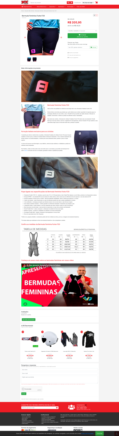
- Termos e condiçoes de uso (27, 422)
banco (26, 150)
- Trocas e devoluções (26, 416)
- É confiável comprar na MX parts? (48, 416)
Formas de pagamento (73, 57)
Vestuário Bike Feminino (29, 10)
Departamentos (28, 6)
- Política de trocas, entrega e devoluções (49, 422)
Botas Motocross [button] (41, 6)
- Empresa (43, 418)
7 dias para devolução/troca (75, 55)
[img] (71, 2)
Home (22, 10)
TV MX (47, 418)
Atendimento (77, 2)
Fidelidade (52, 420)
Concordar (99, 433)
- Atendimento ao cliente (26, 420)
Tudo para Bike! (81, 6)
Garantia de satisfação (73, 52)
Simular (94, 47)
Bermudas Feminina (39, 10)
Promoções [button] (70, 6)
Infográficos (52, 418)
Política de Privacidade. (87, 433)
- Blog (42, 423)
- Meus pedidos (24, 418)
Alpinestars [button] (61, 6)
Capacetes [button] (52, 6)
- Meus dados (24, 419)
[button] (88, 2)
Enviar (23, 393)
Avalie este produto (29, 319)
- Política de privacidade (46, 419)
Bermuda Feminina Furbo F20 (50, 10)
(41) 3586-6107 (82, 408)
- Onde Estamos (24, 423)
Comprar (82, 35)
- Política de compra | (45, 420)
